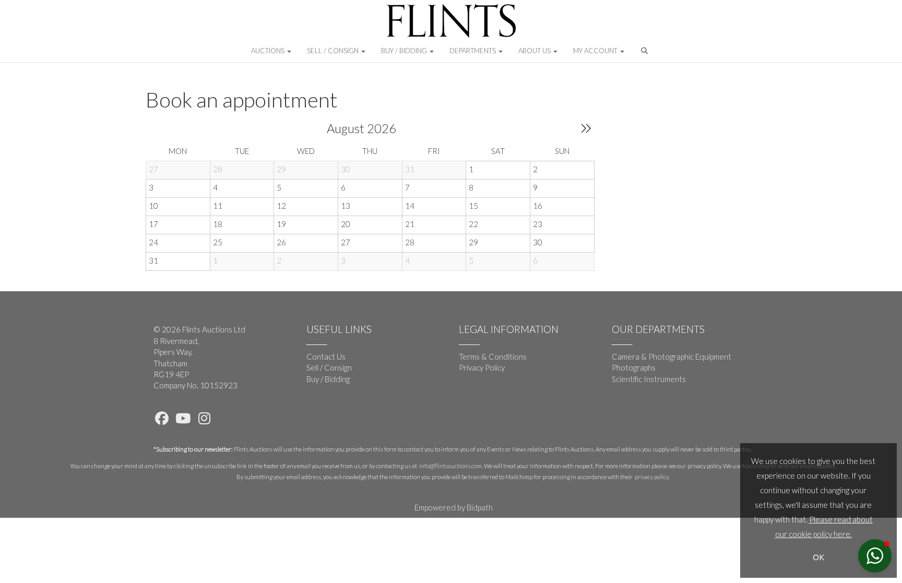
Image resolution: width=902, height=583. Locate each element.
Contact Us (326, 356)
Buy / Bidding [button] (405, 50)
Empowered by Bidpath (453, 507)
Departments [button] (473, 50)
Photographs (634, 367)
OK (818, 557)
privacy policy (651, 476)
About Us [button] (535, 50)
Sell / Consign (329, 367)
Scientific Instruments (649, 379)
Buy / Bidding (328, 379)
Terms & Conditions (493, 356)
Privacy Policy (482, 367)
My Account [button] (596, 50)
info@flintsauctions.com (450, 465)
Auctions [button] (268, 50)
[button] (645, 53)
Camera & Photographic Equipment (671, 356)
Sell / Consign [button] (333, 50)
